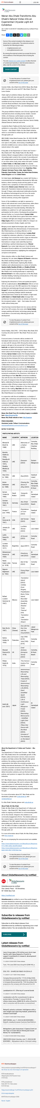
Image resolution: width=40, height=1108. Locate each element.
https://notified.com (8, 895)
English (8, 1101)
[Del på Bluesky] (21, 35)
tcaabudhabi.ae (21, 796)
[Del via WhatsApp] (25, 35)
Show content (11, 69)
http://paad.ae (8, 836)
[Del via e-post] (28, 35)
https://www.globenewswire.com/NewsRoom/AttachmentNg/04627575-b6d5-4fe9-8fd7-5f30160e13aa (20, 849)
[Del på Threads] (18, 35)
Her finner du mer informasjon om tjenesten (15, 1069)
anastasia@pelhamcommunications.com (15, 425)
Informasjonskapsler (8, 1093)
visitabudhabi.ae (7, 799)
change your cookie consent (17, 61)
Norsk (3, 1101)
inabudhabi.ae (29, 802)
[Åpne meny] (20, 2)
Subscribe (7, 934)
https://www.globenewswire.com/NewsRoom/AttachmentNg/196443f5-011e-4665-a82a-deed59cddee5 (20, 845)
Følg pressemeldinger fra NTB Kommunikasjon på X (17, 1090)
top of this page (23, 82)
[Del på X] (14, 35)
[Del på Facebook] (7, 35)
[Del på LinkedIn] (11, 35)
